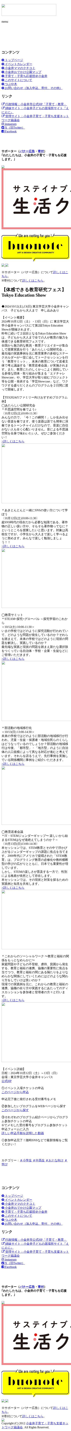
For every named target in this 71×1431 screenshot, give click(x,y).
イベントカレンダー (18, 64)
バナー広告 (27, 151)
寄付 (41, 151)
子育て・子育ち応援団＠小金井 (25, 76)
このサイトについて (18, 80)
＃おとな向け (54, 1160)
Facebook (10, 131)
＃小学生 (26, 1160)
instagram (10, 124)
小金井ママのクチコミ (19, 68)
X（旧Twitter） (14, 127)
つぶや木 (10, 84)
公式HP (7, 1081)
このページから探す (15, 1110)
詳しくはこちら (32, 280)
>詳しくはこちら (13, 441)
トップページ (13, 60)
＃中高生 (39, 1160)
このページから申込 (15, 1092)
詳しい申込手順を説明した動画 (23, 1133)
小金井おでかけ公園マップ (22, 72)
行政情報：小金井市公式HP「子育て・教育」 (36, 104)
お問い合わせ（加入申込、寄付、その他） (33, 88)
